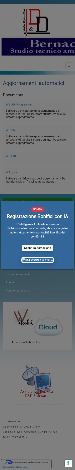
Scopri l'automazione (37, 248)
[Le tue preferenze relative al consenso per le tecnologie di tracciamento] (68, 463)
